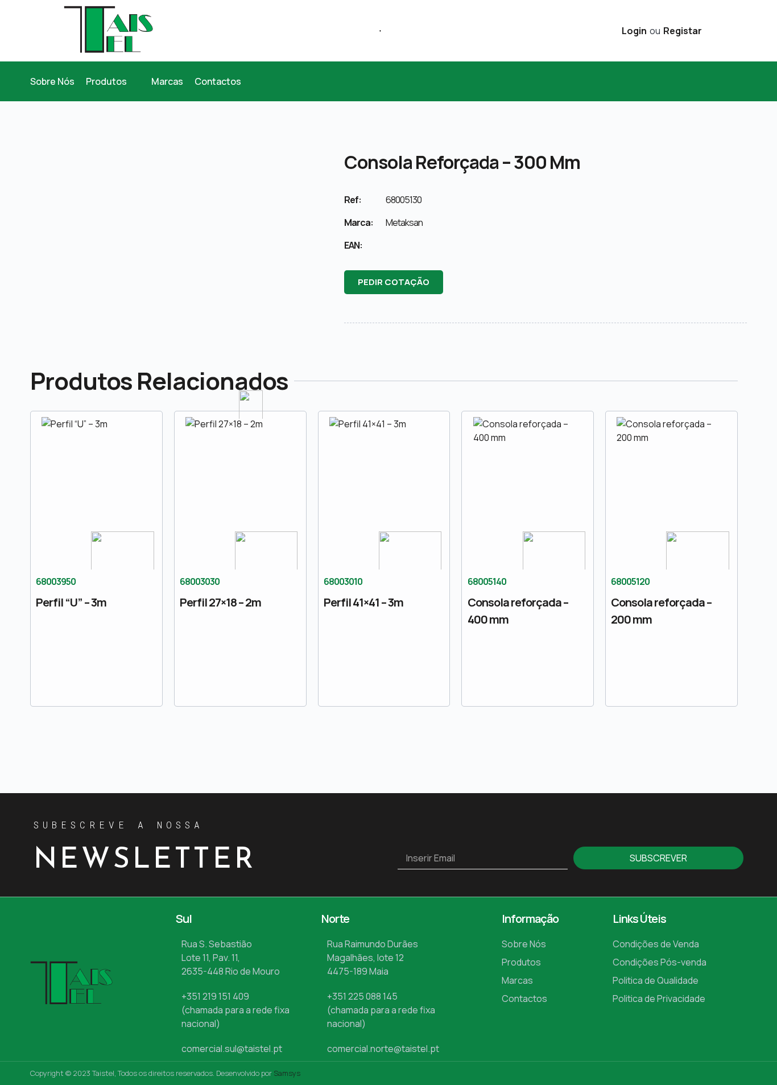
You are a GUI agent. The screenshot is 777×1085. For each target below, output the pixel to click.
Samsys (287, 1073)
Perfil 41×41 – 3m (363, 602)
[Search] (376, 30)
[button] (113, 81)
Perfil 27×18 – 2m (220, 602)
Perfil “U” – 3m (71, 602)
